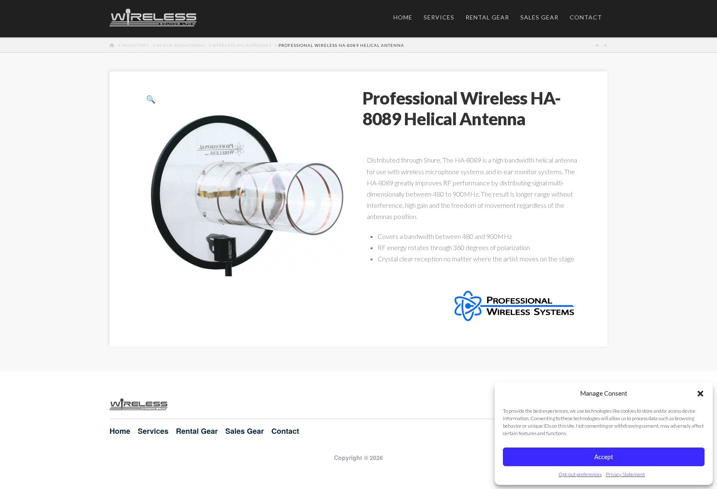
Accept (603, 456)
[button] (700, 393)
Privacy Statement (625, 474)
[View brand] (515, 305)
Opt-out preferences (580, 474)
